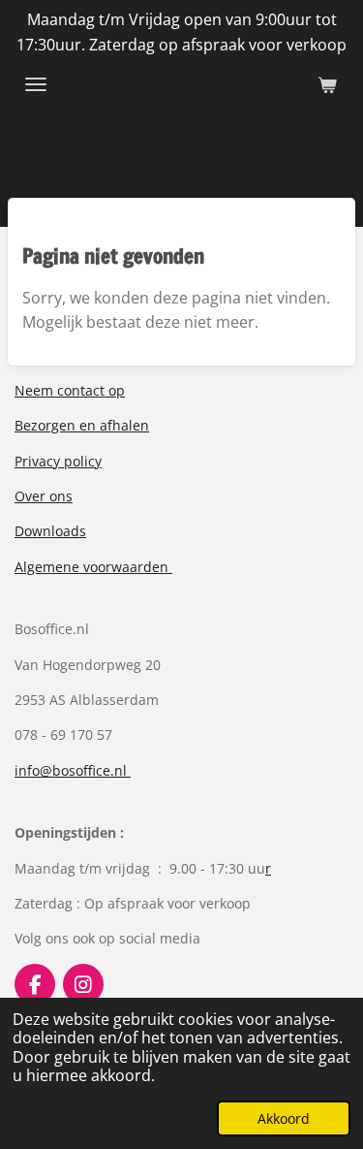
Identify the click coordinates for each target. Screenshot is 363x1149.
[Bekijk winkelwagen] (327, 84)
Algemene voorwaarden (93, 567)
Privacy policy (58, 461)
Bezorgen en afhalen (82, 425)
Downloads (50, 531)
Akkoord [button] (283, 1118)
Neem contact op (70, 390)
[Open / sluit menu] (36, 84)
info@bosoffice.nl (73, 770)
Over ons (44, 496)
